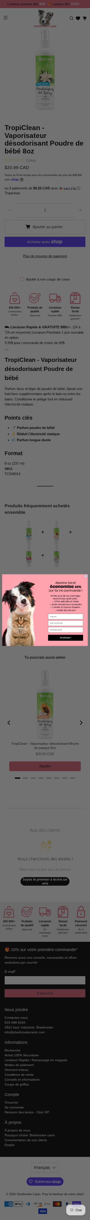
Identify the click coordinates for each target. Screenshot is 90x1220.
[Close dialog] (86, 576)
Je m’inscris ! (65, 638)
